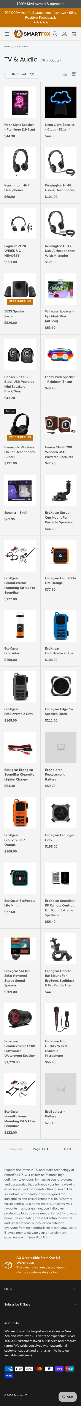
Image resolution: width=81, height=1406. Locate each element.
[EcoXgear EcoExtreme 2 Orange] (20, 813)
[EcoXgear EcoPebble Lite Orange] (61, 556)
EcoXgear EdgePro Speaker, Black (59, 711)
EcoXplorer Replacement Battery (55, 775)
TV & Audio (21, 46)
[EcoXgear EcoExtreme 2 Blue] (61, 626)
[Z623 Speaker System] (20, 289)
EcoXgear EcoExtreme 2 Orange (14, 840)
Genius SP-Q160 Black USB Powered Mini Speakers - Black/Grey (19, 384)
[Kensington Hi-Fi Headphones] (20, 163)
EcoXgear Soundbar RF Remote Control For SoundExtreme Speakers (60, 908)
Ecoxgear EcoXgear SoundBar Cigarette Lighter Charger (19, 775)
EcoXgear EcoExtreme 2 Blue (59, 651)
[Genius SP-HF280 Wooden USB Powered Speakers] (61, 425)
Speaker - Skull (15, 512)
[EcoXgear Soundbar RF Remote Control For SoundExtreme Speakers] (61, 878)
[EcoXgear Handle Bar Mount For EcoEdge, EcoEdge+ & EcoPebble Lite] (61, 948)
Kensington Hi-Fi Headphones (17, 187)
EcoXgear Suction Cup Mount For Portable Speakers (59, 517)
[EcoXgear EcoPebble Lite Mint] (20, 878)
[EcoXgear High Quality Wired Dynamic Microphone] (61, 1019)
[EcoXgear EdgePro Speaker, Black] (61, 686)
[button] (74, 34)
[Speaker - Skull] (20, 490)
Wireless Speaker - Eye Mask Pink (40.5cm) (59, 316)
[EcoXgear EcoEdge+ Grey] (61, 813)
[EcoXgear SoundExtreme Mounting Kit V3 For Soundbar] (20, 556)
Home (7, 46)
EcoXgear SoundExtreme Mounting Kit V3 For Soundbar (19, 585)
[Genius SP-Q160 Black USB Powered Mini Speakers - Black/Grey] (20, 354)
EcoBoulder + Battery (55, 1114)
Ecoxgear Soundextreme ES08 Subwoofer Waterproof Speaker (19, 1048)
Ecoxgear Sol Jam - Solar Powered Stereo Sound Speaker (18, 978)
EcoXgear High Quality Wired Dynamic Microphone (56, 1048)
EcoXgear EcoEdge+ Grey (60, 837)
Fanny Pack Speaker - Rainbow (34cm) (60, 379)
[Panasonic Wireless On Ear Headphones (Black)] (20, 425)
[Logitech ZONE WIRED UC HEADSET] (20, 223)
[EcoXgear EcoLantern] (20, 626)
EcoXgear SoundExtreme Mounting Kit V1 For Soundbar (19, 1118)
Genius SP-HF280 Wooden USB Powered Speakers (59, 452)
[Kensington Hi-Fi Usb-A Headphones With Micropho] (61, 223)
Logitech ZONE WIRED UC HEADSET (15, 251)
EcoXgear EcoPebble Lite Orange (60, 580)
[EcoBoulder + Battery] (61, 1089)
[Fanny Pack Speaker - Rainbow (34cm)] (61, 354)
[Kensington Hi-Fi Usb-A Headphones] (61, 163)
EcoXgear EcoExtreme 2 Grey (18, 711)
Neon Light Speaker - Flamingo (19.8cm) (19, 127)
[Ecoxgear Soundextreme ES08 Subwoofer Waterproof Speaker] (20, 1019)
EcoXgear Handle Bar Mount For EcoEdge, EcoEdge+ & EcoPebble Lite (60, 978)
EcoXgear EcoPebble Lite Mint (19, 903)
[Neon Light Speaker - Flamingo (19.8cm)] (20, 102)
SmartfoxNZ (20, 1395)
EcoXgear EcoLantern (12, 651)
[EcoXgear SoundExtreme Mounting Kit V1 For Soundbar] (20, 1089)
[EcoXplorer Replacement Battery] (61, 747)
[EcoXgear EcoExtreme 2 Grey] (20, 686)
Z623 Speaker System (14, 313)
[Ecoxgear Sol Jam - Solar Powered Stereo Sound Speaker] (20, 948)
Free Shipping (20, 302)
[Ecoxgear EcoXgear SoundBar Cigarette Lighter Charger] (20, 747)
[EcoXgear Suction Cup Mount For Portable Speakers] (61, 490)
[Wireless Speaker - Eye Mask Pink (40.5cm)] (61, 289)
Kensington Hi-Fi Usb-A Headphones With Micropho (60, 251)
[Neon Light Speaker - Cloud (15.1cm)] (61, 102)
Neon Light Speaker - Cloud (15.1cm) (60, 127)
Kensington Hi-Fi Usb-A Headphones (60, 187)
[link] (16, 1149)
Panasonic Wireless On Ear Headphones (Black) (19, 452)
